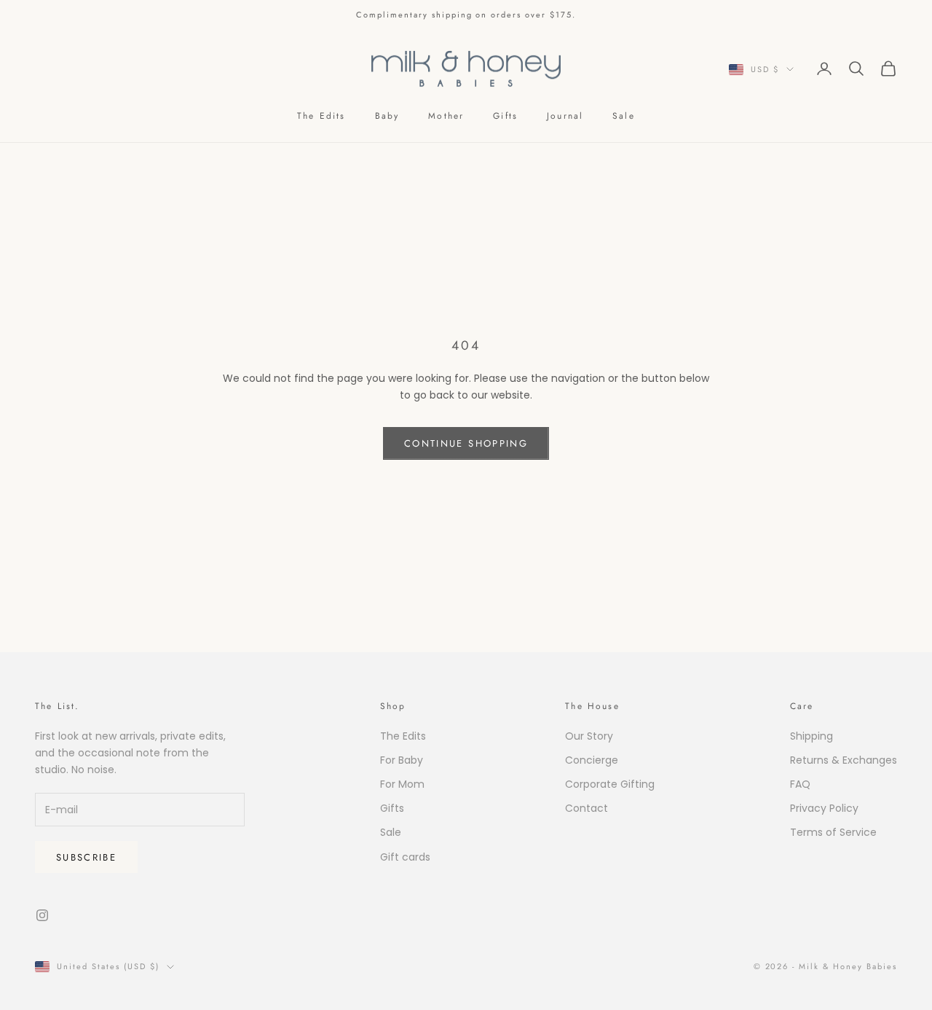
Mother (446, 115)
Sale (623, 115)
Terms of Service (833, 832)
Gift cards (405, 857)
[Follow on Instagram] (42, 915)
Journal (565, 115)
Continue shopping (466, 443)
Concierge (591, 760)
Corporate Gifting (610, 784)
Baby (387, 115)
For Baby (401, 760)
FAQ (800, 784)
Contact (586, 808)
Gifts (505, 115)
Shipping (811, 736)
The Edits (321, 115)
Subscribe (86, 857)
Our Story (589, 736)
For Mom (402, 784)
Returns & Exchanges (843, 760)
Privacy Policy (824, 808)
